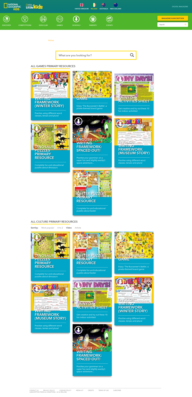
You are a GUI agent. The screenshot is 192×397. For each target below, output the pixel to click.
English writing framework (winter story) (49, 100)
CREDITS (91, 390)
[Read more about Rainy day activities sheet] (134, 87)
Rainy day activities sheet (134, 99)
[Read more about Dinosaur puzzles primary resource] (50, 136)
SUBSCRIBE (117, 390)
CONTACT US (34, 390)
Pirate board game (90, 97)
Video (69, 228)
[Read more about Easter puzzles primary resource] (92, 183)
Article (78, 228)
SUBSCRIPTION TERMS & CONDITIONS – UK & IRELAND (48, 392)
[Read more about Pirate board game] (92, 84)
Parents (93, 25)
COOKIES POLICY (65, 390)
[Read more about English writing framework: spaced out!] (92, 129)
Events (109, 25)
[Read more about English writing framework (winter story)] (50, 84)
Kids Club (43, 25)
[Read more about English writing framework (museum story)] (134, 131)
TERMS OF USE (103, 390)
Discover (6, 25)
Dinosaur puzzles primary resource (44, 152)
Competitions (24, 25)
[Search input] (170, 24)
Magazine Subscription (173, 18)
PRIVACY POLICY (49, 390)
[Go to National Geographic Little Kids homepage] (34, 9)
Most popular (47, 228)
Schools (76, 25)
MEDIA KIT (79, 390)
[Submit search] (185, 24)
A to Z (60, 228)
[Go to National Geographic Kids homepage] (12, 7)
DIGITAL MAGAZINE (180, 7)
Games (60, 25)
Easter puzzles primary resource (91, 197)
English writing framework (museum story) (134, 147)
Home (51, 40)
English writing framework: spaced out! (89, 145)
